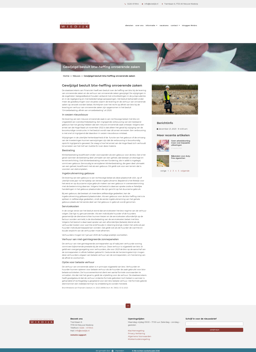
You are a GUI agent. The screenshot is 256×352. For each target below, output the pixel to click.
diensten (129, 25)
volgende (185, 171)
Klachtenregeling (136, 331)
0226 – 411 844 (86, 328)
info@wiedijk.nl (82, 331)
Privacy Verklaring (136, 333)
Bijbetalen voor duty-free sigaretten (180, 157)
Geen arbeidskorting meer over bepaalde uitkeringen (180, 143)
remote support (78, 335)
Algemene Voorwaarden (139, 336)
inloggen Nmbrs (189, 25)
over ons (139, 25)
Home (66, 76)
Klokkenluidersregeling (139, 339)
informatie (150, 25)
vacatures (164, 25)
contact (174, 25)
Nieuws (76, 76)
